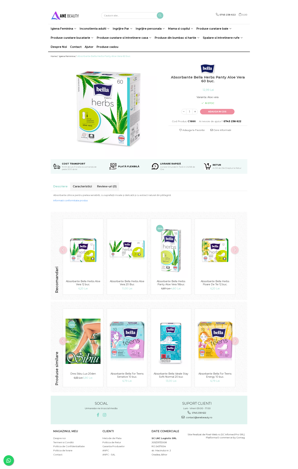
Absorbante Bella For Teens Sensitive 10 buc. (127, 375)
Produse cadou (107, 47)
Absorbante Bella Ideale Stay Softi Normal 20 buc (171, 375)
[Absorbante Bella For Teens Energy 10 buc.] (214, 341)
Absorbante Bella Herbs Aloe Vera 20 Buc (127, 283)
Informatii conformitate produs (70, 200)
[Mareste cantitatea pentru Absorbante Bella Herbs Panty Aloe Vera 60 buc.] (195, 111)
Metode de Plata (111, 438)
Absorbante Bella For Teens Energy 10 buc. (214, 375)
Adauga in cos (217, 111)
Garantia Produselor (113, 446)
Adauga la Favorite (193, 130)
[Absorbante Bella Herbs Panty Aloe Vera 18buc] (170, 250)
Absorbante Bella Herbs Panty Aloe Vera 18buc (171, 283)
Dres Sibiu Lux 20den (83, 373)
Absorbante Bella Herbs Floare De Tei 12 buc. (215, 283)
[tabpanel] (107, 108)
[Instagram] (104, 415)
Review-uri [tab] (107, 186)
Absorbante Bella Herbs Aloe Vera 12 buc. (83, 283)
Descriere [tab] (60, 186)
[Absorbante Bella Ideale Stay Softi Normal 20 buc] (170, 341)
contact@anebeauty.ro (198, 417)
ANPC (105, 450)
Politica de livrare (62, 450)
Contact (76, 47)
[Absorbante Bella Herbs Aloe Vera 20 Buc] (127, 250)
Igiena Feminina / (68, 56)
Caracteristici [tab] (82, 186)
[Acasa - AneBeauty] (68, 15)
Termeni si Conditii (63, 442)
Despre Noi (59, 47)
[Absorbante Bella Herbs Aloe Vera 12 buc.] (83, 250)
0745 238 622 (198, 412)
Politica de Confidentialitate (69, 446)
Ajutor (89, 47)
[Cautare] (160, 15)
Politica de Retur (111, 442)
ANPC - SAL (108, 454)
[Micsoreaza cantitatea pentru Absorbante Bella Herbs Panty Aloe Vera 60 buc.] (183, 111)
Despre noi (59, 438)
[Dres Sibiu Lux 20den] (83, 341)
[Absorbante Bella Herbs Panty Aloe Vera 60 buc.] (107, 108)
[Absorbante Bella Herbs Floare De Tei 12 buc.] (214, 250)
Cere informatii (222, 130)
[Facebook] (98, 415)
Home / (54, 56)
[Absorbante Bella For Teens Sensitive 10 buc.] (127, 341)
